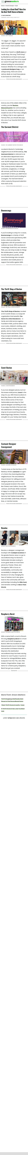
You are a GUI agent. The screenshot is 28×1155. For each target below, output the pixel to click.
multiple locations (17, 553)
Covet (20, 392)
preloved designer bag (10, 69)
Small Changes (10, 5)
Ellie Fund (23, 582)
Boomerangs (6, 235)
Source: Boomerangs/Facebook (9, 228)
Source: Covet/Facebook (8, 385)
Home (2, 5)
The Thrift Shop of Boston (10, 311)
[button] (3, 2)
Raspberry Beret (13, 639)
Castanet (16, 472)
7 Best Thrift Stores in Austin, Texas (12, 705)
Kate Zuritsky (7, 15)
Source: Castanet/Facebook (8, 465)
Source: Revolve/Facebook (8, 546)
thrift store (21, 52)
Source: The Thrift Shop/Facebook (10, 307)
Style (16, 5)
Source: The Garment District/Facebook (12, 145)
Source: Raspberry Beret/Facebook (10, 632)
